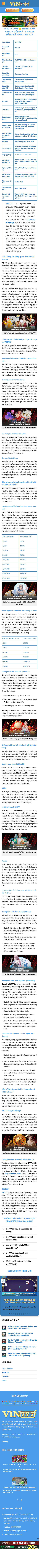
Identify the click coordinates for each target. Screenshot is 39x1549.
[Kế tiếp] (21, 1500)
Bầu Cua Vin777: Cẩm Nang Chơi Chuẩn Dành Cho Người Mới (20, 1334)
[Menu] (3, 3)
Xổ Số (4, 1380)
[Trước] (18, 1500)
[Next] (38, 1295)
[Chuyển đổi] (4, 1229)
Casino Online (7, 1368)
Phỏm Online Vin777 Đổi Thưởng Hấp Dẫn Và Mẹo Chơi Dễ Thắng (19, 1301)
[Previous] (1, 1295)
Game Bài (5, 1372)
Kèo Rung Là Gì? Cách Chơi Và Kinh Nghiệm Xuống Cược (19, 1487)
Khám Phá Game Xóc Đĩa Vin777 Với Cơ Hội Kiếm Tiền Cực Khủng (21, 1355)
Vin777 (4, 1422)
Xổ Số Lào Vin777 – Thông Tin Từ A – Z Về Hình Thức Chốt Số (22, 1348)
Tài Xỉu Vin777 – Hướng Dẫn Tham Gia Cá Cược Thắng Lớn (22, 1341)
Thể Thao (5, 1376)
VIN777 (9, 203)
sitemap (5, 1442)
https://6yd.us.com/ (19, 1531)
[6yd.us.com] (19, 4)
